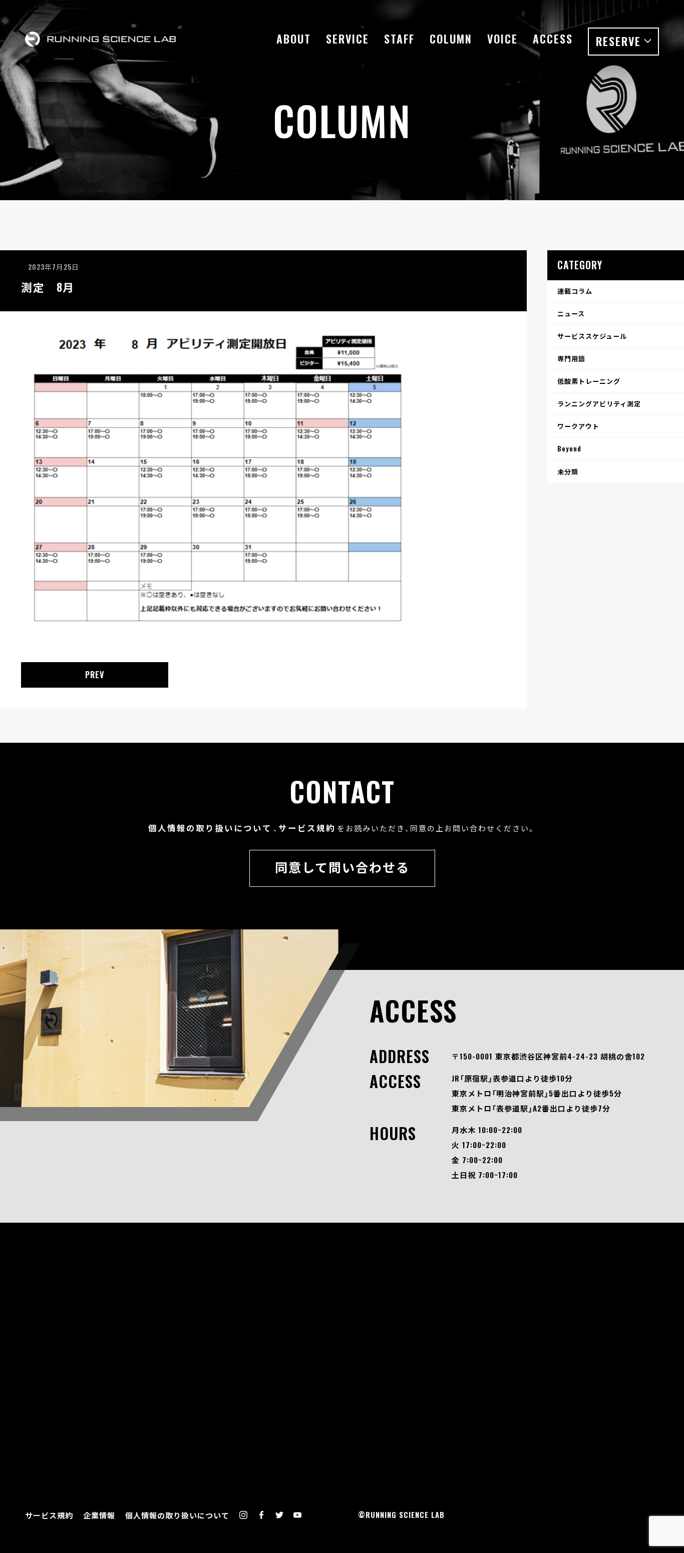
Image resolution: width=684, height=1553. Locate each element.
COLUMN (451, 39)
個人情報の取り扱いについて (210, 827)
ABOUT (293, 39)
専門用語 (571, 358)
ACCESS (553, 39)
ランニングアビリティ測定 (599, 403)
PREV (95, 674)
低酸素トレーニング (588, 381)
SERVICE (347, 39)
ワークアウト (578, 426)
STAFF (399, 39)
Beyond (569, 448)
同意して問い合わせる (342, 866)
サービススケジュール (592, 336)
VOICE (502, 39)
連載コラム (574, 291)
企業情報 (99, 1514)
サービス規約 (306, 827)
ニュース (571, 313)
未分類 (567, 471)
